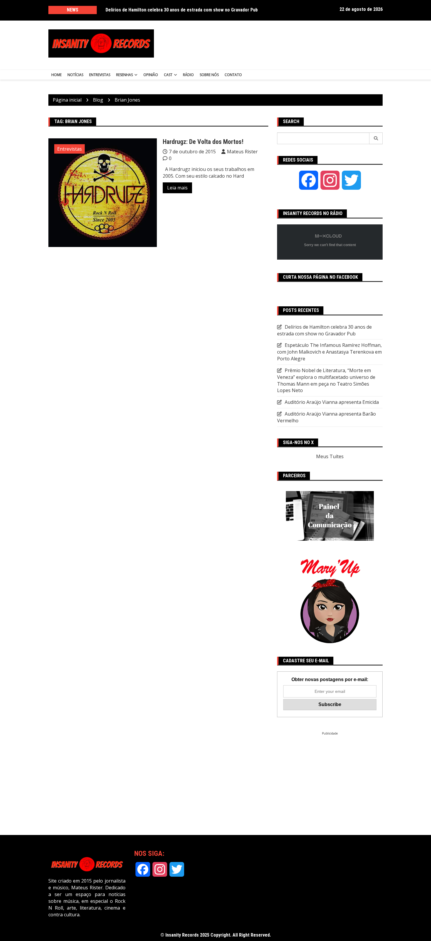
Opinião (150, 74)
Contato (233, 74)
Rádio (188, 74)
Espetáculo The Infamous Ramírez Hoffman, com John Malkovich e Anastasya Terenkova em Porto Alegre (329, 352)
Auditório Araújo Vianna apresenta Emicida (332, 402)
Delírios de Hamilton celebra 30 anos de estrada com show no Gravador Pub (182, 10)
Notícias (75, 74)
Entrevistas (99, 74)
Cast (168, 74)
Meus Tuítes (330, 456)
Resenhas (124, 74)
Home (56, 74)
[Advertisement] (273, 43)
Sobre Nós (209, 74)
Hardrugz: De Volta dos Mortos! (203, 141)
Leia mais (177, 187)
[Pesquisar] (376, 138)
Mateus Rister (242, 151)
